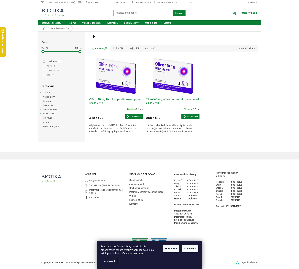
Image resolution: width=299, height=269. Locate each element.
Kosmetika (48, 105)
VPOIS (132, 196)
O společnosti (121, 2)
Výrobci (46, 122)
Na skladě (54, 61)
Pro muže (47, 118)
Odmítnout (171, 248)
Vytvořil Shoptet (250, 262)
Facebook (94, 197)
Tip (50, 74)
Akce (51, 66)
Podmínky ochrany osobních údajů (146, 192)
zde (141, 253)
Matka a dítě (49, 113)
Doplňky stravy (50, 109)
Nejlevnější (118, 48)
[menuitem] (51, 22)
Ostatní (46, 92)
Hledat (179, 12)
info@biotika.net (97, 180)
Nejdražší (134, 48)
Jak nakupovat (143, 2)
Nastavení (109, 261)
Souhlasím (190, 248)
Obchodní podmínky (167, 2)
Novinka (53, 70)
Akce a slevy (49, 97)
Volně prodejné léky (52, 126)
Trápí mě (47, 101)
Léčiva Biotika (136, 200)
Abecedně (150, 48)
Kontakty (133, 204)
